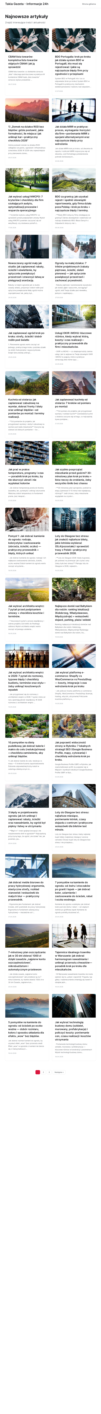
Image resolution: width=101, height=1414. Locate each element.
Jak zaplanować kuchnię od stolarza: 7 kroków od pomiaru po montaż (73, 403)
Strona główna (89, 4)
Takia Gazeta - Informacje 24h (26, 4)
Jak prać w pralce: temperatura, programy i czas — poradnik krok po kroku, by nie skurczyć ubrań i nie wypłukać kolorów (26, 476)
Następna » (59, 1072)
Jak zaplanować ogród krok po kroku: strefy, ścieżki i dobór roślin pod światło (26, 336)
